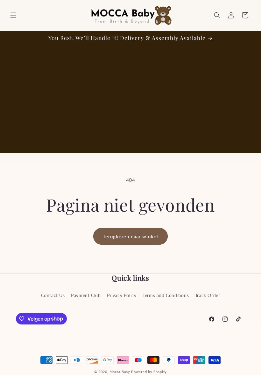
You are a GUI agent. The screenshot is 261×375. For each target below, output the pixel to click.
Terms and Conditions (166, 295)
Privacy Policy (121, 295)
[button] (13, 15)
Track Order (207, 295)
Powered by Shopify (149, 372)
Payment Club (86, 295)
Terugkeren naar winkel (130, 236)
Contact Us (53, 295)
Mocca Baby (119, 372)
